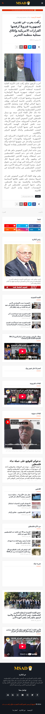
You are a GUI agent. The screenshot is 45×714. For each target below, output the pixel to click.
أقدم (4, 212)
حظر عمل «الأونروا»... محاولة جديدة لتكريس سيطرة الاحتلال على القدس (19, 496)
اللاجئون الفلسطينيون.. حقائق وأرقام (19, 512)
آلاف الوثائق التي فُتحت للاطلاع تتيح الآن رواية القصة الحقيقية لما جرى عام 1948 (18, 551)
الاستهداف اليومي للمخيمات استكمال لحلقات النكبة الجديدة (19, 505)
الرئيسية (29, 710)
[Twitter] (30, 47)
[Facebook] (34, 47)
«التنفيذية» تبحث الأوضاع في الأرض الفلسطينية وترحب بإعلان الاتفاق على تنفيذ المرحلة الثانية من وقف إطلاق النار (17, 305)
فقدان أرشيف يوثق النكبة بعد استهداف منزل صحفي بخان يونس (18, 542)
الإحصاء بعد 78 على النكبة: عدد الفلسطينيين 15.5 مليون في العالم (17, 533)
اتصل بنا (15, 710)
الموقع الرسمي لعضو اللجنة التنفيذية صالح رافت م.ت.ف (19, 704)
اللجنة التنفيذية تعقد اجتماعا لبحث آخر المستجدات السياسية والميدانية (19, 315)
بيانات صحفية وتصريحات (23, 17)
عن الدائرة (22, 710)
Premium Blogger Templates (31, 708)
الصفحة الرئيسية (36, 17)
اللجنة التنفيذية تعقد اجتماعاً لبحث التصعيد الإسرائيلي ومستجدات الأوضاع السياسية (18, 324)
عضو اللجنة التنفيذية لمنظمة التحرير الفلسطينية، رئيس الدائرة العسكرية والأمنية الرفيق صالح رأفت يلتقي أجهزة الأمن (24, 615)
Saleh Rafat (38, 450)
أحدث (40, 212)
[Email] (21, 47)
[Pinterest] (25, 47)
